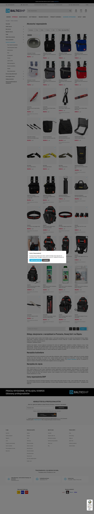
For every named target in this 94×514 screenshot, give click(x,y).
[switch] (90, 509)
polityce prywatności (49, 257)
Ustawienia (45, 260)
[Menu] (92, 500)
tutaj (63, 257)
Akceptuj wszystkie (35, 260)
